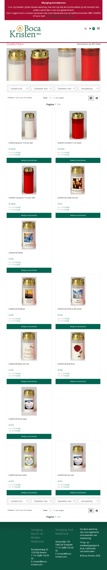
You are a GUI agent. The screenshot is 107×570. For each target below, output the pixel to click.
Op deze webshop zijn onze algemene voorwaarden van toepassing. (89, 534)
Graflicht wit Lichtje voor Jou (68, 198)
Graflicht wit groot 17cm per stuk (21, 143)
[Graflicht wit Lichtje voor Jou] (78, 180)
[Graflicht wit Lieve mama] (29, 457)
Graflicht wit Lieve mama (18, 475)
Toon (45, 98)
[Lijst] (96, 98)
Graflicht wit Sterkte (16, 253)
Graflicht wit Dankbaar (17, 309)
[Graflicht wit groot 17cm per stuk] (29, 125)
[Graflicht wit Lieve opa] (78, 457)
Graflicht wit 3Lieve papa (18, 419)
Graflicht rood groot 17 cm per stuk (22, 198)
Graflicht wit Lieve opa (66, 475)
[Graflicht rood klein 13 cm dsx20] (78, 125)
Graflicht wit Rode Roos (66, 364)
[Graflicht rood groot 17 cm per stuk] (29, 180)
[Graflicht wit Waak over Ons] (29, 346)
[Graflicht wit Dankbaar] (29, 291)
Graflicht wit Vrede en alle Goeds (70, 309)
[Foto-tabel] (91, 98)
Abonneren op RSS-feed (88, 44)
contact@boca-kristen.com (59, 16)
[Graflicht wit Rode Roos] (78, 346)
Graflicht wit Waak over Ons (19, 364)
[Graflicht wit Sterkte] (29, 235)
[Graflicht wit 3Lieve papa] (29, 401)
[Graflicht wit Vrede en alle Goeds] (78, 291)
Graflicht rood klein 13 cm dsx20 (69, 143)
